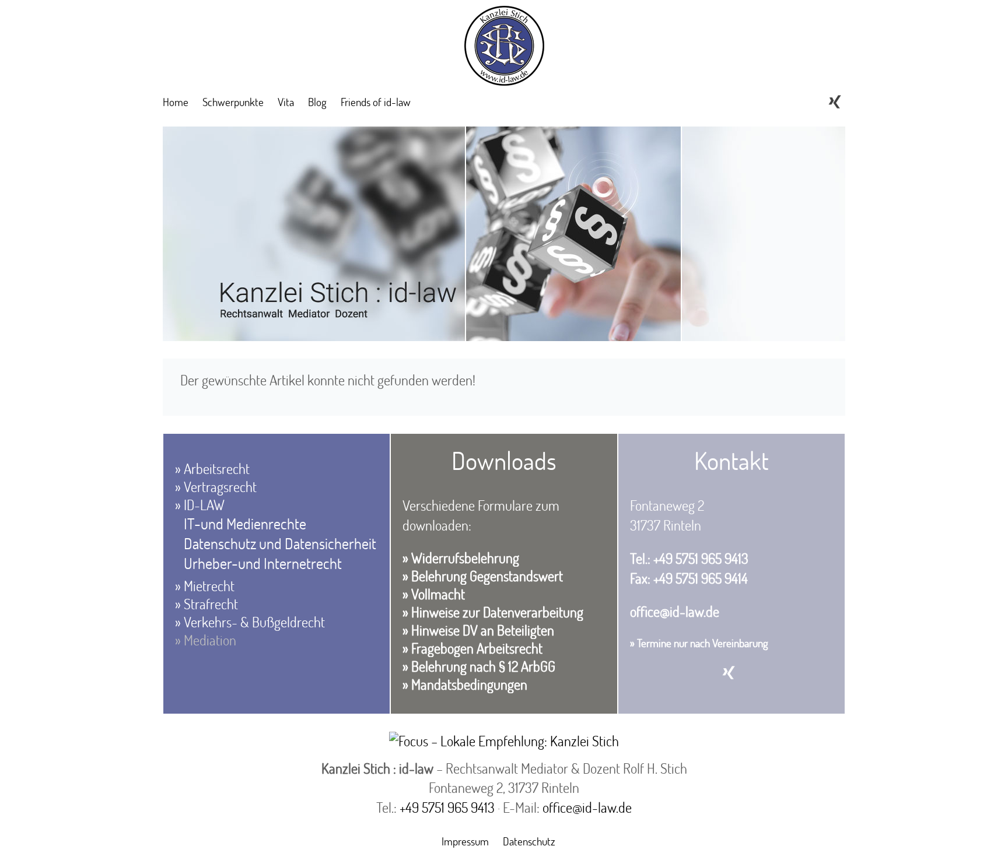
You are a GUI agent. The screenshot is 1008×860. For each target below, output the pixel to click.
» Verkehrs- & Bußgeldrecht (250, 622)
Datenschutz (529, 841)
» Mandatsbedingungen (464, 684)
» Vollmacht (433, 594)
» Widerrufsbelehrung (460, 558)
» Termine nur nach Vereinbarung (699, 643)
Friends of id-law (376, 101)
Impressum (465, 841)
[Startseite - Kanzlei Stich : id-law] (504, 77)
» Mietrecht (205, 586)
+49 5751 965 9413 (447, 807)
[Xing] (834, 101)
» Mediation (205, 640)
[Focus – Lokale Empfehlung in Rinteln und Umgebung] (504, 741)
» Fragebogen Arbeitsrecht (472, 648)
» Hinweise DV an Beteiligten (478, 630)
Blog (317, 101)
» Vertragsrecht (216, 487)
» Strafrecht (206, 604)
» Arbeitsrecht (212, 468)
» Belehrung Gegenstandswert (482, 576)
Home (175, 101)
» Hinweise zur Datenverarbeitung (492, 612)
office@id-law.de (674, 611)
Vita (286, 101)
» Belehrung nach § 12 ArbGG (478, 666)
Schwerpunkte (233, 101)
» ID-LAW (200, 505)
